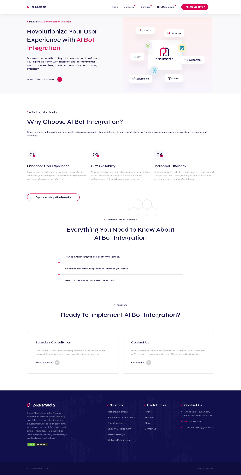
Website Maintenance (119, 440)
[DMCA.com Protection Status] (37, 446)
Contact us (150, 428)
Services (145, 7)
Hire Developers (165, 7)
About (148, 411)
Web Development (117, 411)
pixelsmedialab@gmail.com (199, 427)
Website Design (116, 434)
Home (115, 7)
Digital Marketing (117, 423)
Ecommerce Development (121, 417)
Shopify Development (119, 428)
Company (129, 7)
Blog (147, 423)
